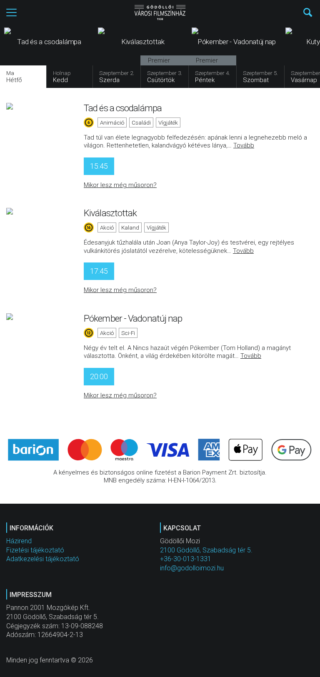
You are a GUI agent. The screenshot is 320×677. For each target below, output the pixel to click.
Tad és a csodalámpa (123, 107)
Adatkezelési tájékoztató (42, 559)
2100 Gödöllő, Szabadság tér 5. (206, 550)
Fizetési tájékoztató (35, 550)
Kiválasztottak (110, 212)
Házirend (19, 541)
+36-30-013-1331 (185, 559)
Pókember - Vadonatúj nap (133, 318)
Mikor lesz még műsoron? (120, 185)
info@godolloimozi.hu (192, 568)
